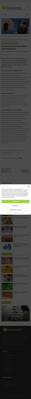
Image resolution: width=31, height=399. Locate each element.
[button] (28, 186)
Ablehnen (15, 205)
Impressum (22, 212)
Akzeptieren (15, 201)
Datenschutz (16, 212)
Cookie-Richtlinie (10, 212)
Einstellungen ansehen (15, 209)
